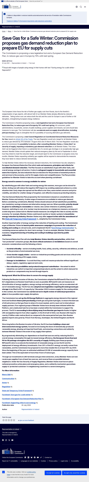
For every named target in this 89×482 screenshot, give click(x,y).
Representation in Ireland (30, 409)
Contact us (48, 457)
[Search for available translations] (37, 219)
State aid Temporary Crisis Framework (17, 391)
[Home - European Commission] (12, 6)
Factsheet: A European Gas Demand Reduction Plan (22, 399)
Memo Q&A (6, 374)
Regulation (6, 387)
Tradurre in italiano (12, 21)
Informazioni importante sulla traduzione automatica (35, 21)
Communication (8, 379)
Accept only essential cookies (74, 473)
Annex (4, 383)
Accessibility (75, 461)
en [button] (77, 7)
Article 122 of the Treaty (24, 139)
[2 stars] (4, 420)
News (9, 31)
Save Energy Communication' (62, 228)
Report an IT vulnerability (10, 461)
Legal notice (64, 461)
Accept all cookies (53, 473)
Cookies (43, 461)
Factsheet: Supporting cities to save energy (19, 403)
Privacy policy (53, 461)
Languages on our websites (29, 461)
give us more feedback (27, 420)
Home (3, 31)
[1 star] (3, 420)
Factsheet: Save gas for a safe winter (16, 395)
